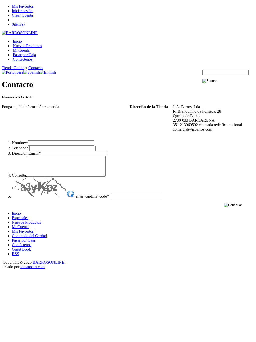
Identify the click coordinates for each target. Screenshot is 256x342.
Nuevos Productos (27, 46)
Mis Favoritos (23, 6)
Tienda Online (13, 68)
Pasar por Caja (24, 55)
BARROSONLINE (48, 262)
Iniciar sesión (22, 11)
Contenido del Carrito (29, 236)
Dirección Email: (26, 153)
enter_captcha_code (92, 196)
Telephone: (21, 148)
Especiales (20, 218)
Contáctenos (22, 59)
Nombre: (20, 143)
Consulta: (19, 175)
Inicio (17, 41)
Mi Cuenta (21, 50)
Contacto (35, 68)
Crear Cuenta (22, 15)
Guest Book (21, 249)
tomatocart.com (32, 267)
